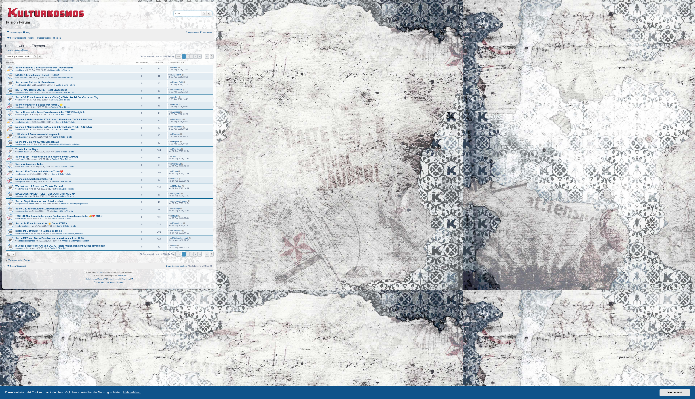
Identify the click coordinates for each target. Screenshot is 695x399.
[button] (178, 56)
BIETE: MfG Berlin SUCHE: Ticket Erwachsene (41, 90)
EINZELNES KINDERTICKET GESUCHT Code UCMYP (45, 193)
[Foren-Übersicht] (46, 12)
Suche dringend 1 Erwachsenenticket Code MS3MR (44, 67)
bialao (21, 70)
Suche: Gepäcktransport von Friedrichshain (39, 201)
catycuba (23, 196)
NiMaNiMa (23, 189)
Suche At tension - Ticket (29, 164)
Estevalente (24, 226)
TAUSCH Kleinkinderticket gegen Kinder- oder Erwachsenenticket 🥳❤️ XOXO (58, 216)
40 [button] (207, 56)
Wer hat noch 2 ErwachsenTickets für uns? (39, 186)
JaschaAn (23, 77)
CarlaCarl (23, 166)
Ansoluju (23, 115)
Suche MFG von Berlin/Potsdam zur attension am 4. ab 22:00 (49, 238)
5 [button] (200, 56)
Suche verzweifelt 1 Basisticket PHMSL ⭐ (39, 104)
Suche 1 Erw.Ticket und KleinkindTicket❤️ (39, 171)
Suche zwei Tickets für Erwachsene (35, 82)
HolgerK (22, 144)
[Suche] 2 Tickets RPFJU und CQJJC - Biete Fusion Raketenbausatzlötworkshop (60, 245)
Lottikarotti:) (24, 122)
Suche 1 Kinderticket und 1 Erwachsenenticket (41, 208)
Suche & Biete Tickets (60, 70)
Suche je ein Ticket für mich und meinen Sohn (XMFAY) (46, 156)
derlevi (22, 100)
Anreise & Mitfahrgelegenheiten (65, 144)
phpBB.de (122, 276)
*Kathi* (22, 159)
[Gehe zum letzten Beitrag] (179, 67)
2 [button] (188, 56)
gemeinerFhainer (26, 204)
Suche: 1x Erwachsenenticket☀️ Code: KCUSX (41, 223)
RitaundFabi (24, 85)
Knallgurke (23, 233)
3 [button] (192, 56)
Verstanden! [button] (674, 392)
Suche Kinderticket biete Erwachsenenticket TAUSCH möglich (50, 112)
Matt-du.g (23, 152)
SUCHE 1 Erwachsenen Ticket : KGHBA (37, 75)
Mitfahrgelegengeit (27, 241)
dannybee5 (24, 92)
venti (21, 248)
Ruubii (22, 218)
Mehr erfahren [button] (132, 392)
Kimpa (22, 174)
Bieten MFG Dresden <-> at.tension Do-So (38, 231)
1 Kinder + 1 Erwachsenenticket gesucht (37, 134)
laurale (22, 107)
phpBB (100, 272)
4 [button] (196, 56)
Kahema (22, 137)
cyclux (22, 181)
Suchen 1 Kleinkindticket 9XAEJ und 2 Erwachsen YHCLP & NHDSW (53, 119)
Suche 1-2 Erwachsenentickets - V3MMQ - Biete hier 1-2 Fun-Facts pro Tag (56, 97)
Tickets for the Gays (26, 149)
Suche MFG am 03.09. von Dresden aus (37, 141)
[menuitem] (26, 32)
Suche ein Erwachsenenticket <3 (33, 179)
